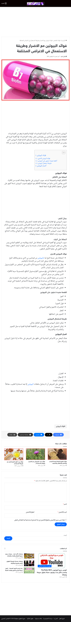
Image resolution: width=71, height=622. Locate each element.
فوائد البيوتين (41, 155)
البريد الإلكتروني (62, 512)
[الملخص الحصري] (35, 3)
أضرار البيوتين (41, 166)
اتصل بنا (56, 618)
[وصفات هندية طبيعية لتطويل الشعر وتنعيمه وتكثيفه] (29, 563)
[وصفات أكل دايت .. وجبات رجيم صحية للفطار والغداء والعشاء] (29, 556)
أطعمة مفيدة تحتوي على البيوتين (47, 161)
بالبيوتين (41, 258)
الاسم (65, 504)
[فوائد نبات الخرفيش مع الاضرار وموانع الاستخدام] (35, 454)
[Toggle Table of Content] (63, 152)
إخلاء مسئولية (38, 618)
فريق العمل (61, 618)
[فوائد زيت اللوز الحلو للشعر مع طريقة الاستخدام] (13, 454)
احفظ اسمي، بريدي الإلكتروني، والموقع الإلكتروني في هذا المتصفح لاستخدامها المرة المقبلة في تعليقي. (39, 520)
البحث (65, 535)
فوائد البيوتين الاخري (44, 158)
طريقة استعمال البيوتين (45, 163)
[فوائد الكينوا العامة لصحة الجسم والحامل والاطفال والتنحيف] (57, 454)
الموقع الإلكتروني (30, 512)
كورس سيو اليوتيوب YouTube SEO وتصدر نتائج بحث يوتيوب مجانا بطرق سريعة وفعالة (52, 572)
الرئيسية (63, 40)
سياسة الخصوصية (48, 618)
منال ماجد (63, 57)
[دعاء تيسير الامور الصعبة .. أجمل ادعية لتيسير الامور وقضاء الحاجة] (29, 570)
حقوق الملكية (30, 618)
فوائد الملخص (56, 40)
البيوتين (31, 384)
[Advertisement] (35, 22)
